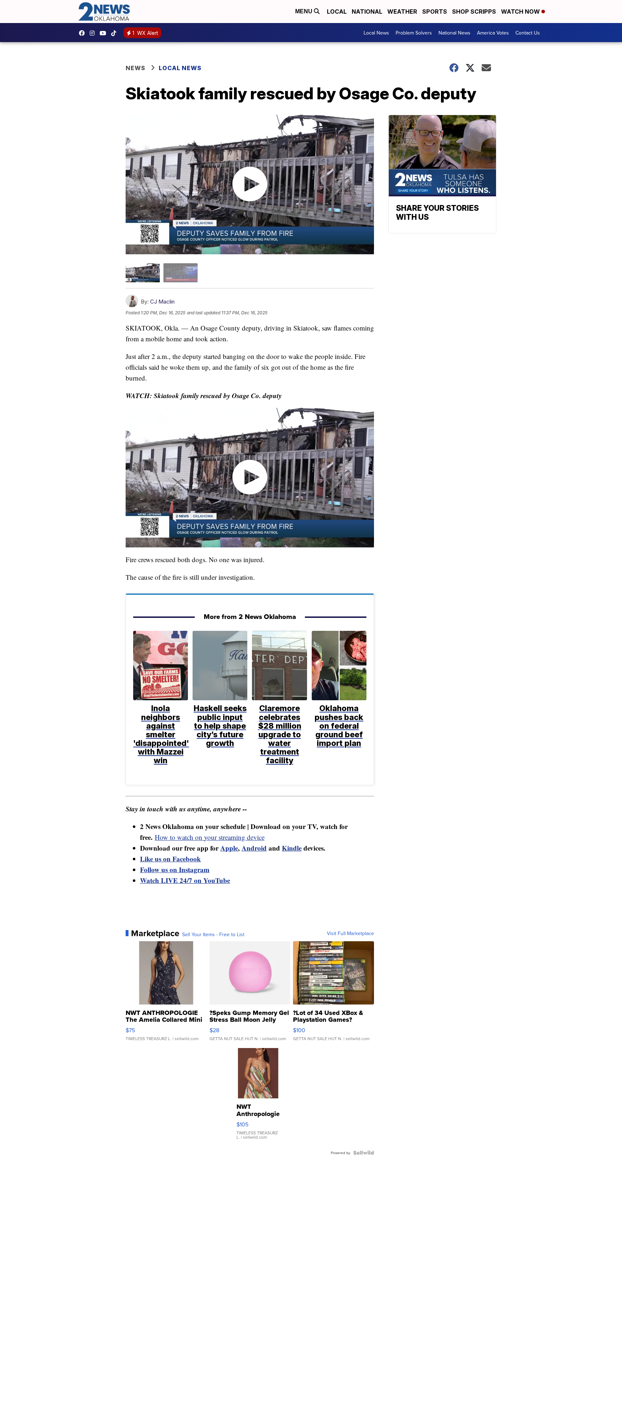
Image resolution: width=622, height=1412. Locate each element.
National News (454, 32)
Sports (434, 11)
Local (337, 11)
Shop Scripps (474, 11)
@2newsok (115, 33)
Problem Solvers (414, 32)
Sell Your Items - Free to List (213, 934)
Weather (402, 11)
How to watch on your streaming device (210, 837)
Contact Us (527, 32)
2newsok (94, 33)
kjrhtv (83, 33)
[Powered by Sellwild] (363, 1152)
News (135, 68)
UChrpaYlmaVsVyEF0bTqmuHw (105, 33)
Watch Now (521, 11)
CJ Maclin (162, 301)
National (367, 11)
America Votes (493, 32)
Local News (376, 32)
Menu (304, 11)
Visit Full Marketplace (350, 933)
